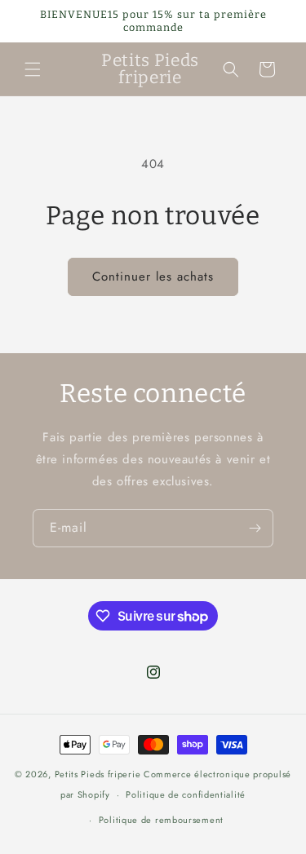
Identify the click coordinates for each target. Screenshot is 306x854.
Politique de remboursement (161, 819)
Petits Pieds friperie (98, 774)
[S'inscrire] (255, 528)
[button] (33, 69)
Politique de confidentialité (186, 794)
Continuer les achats (153, 276)
